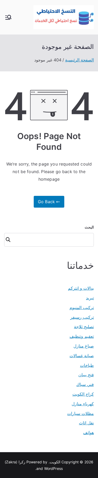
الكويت (55, 462)
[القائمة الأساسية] (8, 17)
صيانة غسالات (82, 355)
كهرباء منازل (83, 403)
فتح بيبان (86, 374)
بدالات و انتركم (81, 288)
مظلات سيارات (80, 413)
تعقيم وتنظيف (82, 336)
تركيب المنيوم (82, 307)
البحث (89, 227)
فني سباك (85, 384)
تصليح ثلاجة (84, 326)
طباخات (87, 365)
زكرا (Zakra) (15, 462)
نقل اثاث (86, 422)
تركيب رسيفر (82, 317)
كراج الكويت (83, 394)
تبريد (90, 297)
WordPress (53, 468)
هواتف (88, 432)
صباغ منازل (83, 346)
